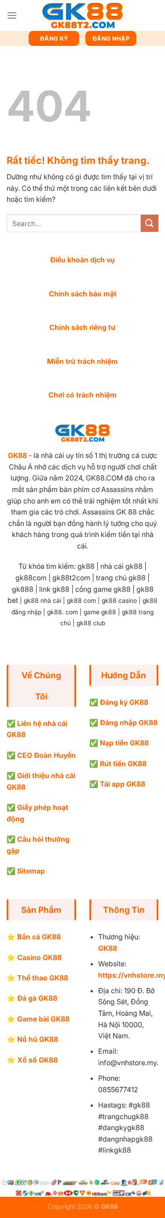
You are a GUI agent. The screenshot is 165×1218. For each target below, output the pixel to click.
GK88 (17, 455)
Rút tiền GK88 (123, 763)
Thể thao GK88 (42, 977)
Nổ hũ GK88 (37, 1039)
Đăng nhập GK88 (129, 722)
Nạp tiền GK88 (124, 742)
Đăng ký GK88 (124, 702)
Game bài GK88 (43, 1018)
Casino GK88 (39, 957)
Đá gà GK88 (37, 998)
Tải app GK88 (122, 783)
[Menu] (12, 15)
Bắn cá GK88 (39, 936)
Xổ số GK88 (37, 1059)
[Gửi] (149, 223)
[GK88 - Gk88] (83, 15)
